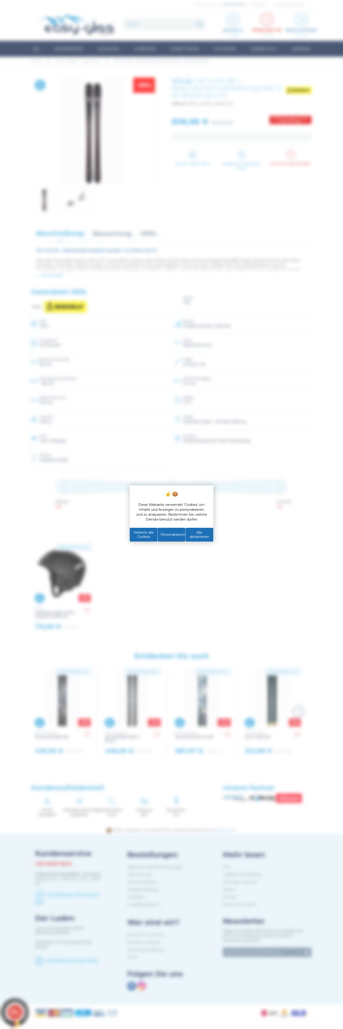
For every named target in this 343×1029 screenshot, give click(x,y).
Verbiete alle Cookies (144, 534)
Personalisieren (173, 534)
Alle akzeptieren (199, 534)
